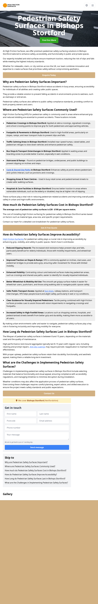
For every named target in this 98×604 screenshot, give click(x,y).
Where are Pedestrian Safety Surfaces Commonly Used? (30, 466)
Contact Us (49, 393)
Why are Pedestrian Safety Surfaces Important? (26, 462)
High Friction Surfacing (13, 239)
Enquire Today (49, 75)
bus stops (49, 291)
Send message (37, 447)
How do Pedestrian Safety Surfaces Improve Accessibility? (31, 474)
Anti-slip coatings (37, 347)
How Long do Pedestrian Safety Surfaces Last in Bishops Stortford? (35, 478)
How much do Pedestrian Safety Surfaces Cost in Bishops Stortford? (35, 470)
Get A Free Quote (49, 227)
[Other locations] (86, 5)
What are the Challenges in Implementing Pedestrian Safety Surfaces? (36, 482)
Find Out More (49, 40)
